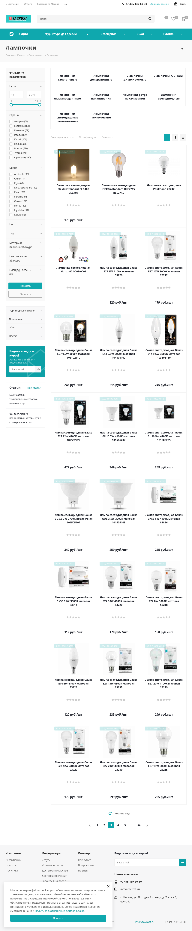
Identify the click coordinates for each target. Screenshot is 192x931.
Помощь (84, 853)
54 (138, 825)
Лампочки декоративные (101, 77)
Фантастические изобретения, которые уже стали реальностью (25, 418)
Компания (13, 853)
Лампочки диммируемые (135, 77)
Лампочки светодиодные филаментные (67, 117)
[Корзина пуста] (183, 19)
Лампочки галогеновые (67, 77)
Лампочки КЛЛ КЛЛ (168, 76)
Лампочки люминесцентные (67, 96)
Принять (58, 918)
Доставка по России (54, 875)
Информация (52, 853)
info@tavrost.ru (130, 889)
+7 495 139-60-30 (131, 881)
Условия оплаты (52, 865)
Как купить (85, 860)
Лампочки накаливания (101, 96)
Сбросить (25, 294)
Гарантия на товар (54, 881)
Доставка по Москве (55, 870)
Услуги (46, 860)
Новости (11, 865)
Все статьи (34, 388)
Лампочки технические (101, 115)
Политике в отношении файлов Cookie (59, 911)
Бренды (83, 870)
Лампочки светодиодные (169, 96)
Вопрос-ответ (87, 865)
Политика (12, 870)
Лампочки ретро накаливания (135, 96)
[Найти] (150, 19)
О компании (13, 860)
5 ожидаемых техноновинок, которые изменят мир (23, 399)
